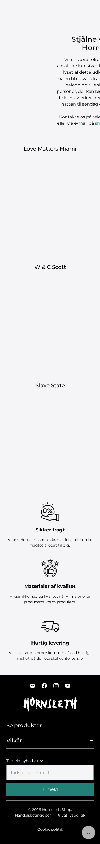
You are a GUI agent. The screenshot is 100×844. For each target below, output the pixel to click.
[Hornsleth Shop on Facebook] (44, 686)
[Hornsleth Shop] (23, 9)
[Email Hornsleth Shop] (32, 686)
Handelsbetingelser (33, 815)
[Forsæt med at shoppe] (93, 9)
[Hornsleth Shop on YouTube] (68, 686)
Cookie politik (50, 829)
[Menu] (73, 9)
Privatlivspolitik (70, 815)
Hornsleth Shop (56, 809)
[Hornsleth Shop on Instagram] (56, 686)
